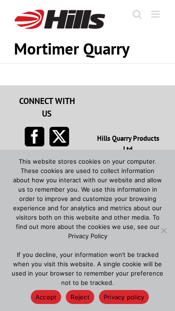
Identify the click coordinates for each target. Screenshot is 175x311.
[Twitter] (59, 136)
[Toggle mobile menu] (156, 14)
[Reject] (163, 230)
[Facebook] (34, 136)
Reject (80, 297)
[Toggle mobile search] (137, 14)
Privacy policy (124, 297)
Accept (46, 297)
